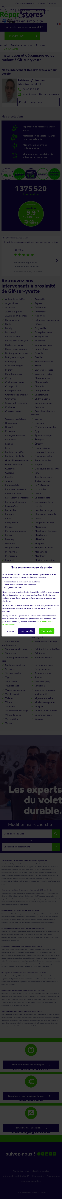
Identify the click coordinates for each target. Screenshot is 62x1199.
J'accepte (46, 631)
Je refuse (10, 631)
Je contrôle (26, 631)
